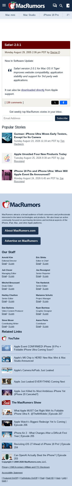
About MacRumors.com (20, 230)
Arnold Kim (7, 257)
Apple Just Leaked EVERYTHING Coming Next (39, 381)
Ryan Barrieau (43, 308)
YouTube (13, 338)
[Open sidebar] (68, 6)
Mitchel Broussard (11, 283)
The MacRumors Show (26, 402)
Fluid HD (50, 478)
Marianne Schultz (44, 295)
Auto (58, 478)
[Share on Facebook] (63, 102)
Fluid (42, 478)
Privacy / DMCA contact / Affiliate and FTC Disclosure (26, 467)
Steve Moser (8, 320)
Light (64, 478)
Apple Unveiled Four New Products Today (40, 154)
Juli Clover (7, 270)
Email (4, 263)
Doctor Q (55, 52)
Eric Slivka (41, 257)
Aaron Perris (42, 320)
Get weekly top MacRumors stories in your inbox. (36, 111)
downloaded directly (32, 89)
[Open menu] (4, 5)
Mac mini (10, 15)
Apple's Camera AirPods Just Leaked (34, 370)
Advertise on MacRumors (21, 240)
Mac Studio (29, 15)
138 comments (14, 102)
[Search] (62, 6)
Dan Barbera (8, 308)
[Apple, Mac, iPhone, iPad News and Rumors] (26, 9)
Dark (4, 481)
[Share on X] (55, 102)
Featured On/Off (10, 478)
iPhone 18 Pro (51, 15)
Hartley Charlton (10, 295)
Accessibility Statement (12, 473)
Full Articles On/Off (28, 478)
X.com (11, 263)
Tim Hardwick (42, 283)
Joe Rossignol (43, 270)
